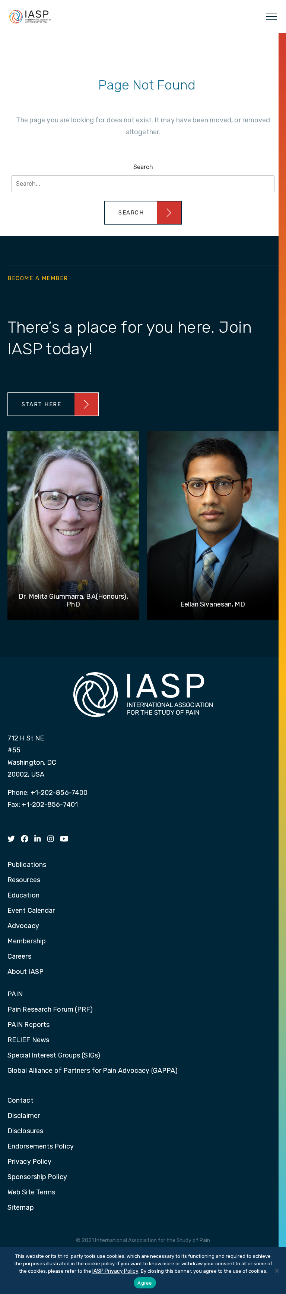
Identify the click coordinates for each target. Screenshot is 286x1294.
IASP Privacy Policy (115, 1271)
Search (143, 166)
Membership (26, 941)
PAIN (15, 994)
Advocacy (23, 926)
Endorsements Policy (40, 1146)
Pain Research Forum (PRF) (50, 1009)
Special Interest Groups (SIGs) (53, 1055)
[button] (143, 213)
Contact (20, 1101)
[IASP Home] (30, 16)
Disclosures (25, 1131)
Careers (19, 957)
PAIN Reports (28, 1025)
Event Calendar (31, 911)
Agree (144, 1283)
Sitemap (20, 1208)
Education (23, 895)
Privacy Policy (29, 1162)
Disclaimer (23, 1116)
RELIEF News (28, 1040)
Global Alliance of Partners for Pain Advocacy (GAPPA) (92, 1071)
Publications (26, 865)
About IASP (25, 972)
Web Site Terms (31, 1192)
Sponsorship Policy (37, 1177)
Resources (23, 880)
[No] (276, 1270)
